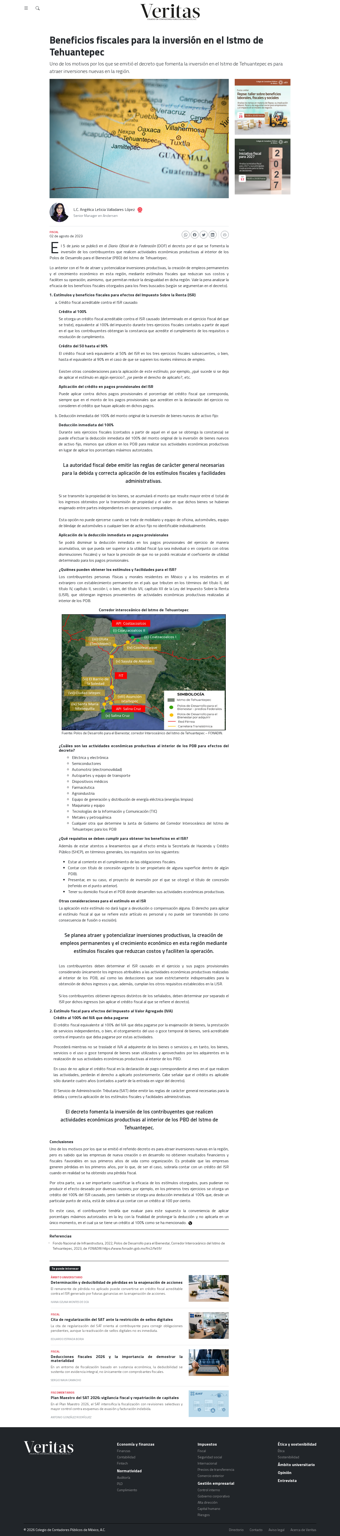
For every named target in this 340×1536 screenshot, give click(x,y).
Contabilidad (126, 1457)
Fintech (122, 1463)
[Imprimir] (225, 235)
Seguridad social (210, 1457)
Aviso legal (276, 1530)
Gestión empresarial (216, 1483)
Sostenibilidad (288, 1457)
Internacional (207, 1463)
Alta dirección (208, 1502)
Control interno (209, 1489)
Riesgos (204, 1514)
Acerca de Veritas (303, 1530)
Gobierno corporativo (214, 1496)
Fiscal (202, 1450)
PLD (120, 1483)
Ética (281, 1450)
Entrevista (287, 1480)
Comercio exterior (211, 1475)
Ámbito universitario (296, 1465)
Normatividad (129, 1471)
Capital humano (209, 1508)
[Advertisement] (262, 226)
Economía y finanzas (135, 1444)
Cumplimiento (127, 1489)
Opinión (284, 1472)
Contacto (256, 1530)
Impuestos (207, 1444)
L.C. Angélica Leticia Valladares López (104, 209)
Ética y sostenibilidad (297, 1444)
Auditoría (123, 1477)
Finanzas (123, 1450)
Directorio (236, 1530)
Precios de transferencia (216, 1469)
